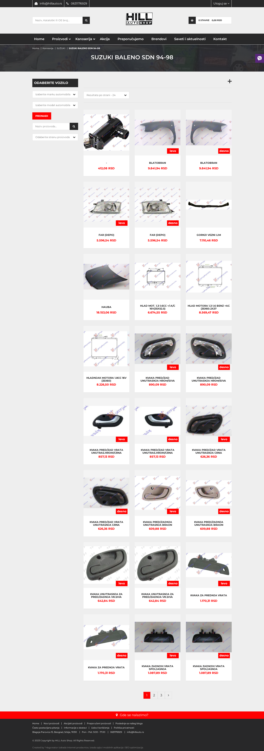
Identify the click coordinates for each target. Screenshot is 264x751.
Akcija (105, 39)
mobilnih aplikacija (113, 747)
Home (39, 39)
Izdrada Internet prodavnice (74, 747)
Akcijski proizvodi (73, 723)
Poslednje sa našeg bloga (129, 723)
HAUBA (106, 307)
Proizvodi (60, 39)
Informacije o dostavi (75, 728)
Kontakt (220, 39)
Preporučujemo (131, 39)
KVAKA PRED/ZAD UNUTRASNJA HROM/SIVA (157, 379)
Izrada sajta (96, 747)
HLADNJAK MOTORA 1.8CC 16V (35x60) (106, 379)
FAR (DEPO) (106, 235)
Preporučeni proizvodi (99, 723)
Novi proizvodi (51, 723)
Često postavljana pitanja (45, 728)
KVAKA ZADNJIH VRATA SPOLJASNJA (157, 667)
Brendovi (158, 39)
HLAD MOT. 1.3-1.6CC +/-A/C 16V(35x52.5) (157, 307)
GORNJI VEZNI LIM (209, 235)
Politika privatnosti (124, 728)
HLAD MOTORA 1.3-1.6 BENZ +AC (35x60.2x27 (209, 307)
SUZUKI (61, 48)
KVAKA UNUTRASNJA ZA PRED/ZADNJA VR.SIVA (106, 595)
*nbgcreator (51, 747)
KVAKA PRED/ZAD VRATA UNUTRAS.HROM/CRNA (106, 451)
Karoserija (83, 39)
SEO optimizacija (134, 747)
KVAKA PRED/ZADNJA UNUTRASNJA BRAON (157, 523)
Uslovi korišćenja (100, 728)
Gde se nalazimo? (134, 715)
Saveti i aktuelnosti (190, 39)
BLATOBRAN (157, 163)
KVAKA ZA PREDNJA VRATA (208, 595)
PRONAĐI (41, 116)
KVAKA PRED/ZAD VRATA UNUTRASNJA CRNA (209, 451)
